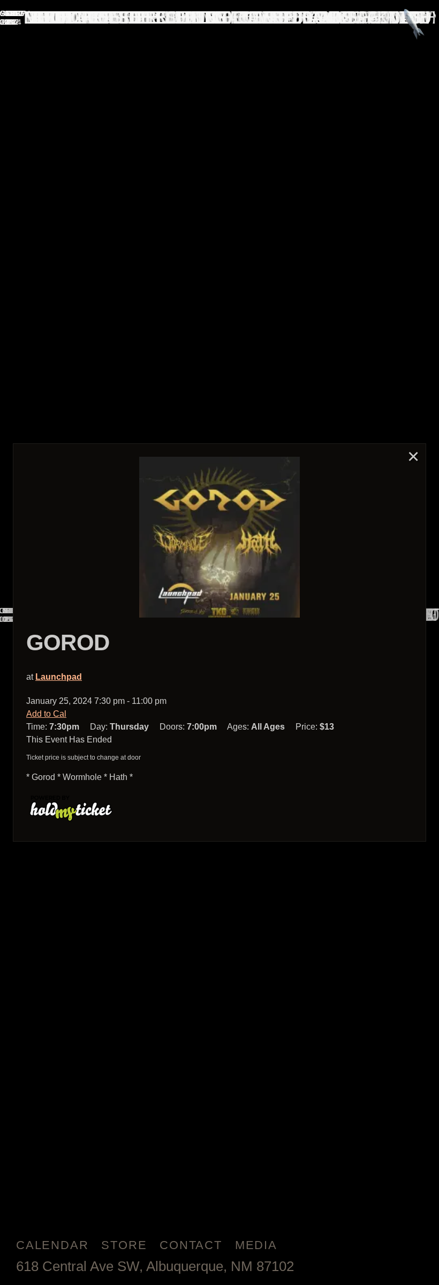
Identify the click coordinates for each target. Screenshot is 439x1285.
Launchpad (58, 676)
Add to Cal (46, 713)
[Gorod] (219, 537)
